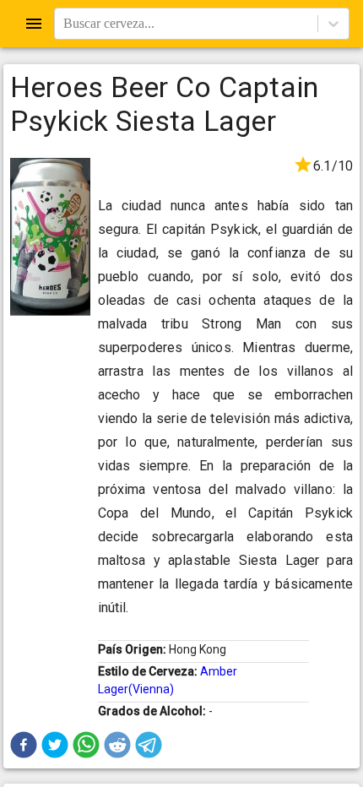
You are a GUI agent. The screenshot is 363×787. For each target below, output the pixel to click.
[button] (23, 744)
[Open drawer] (34, 23)
